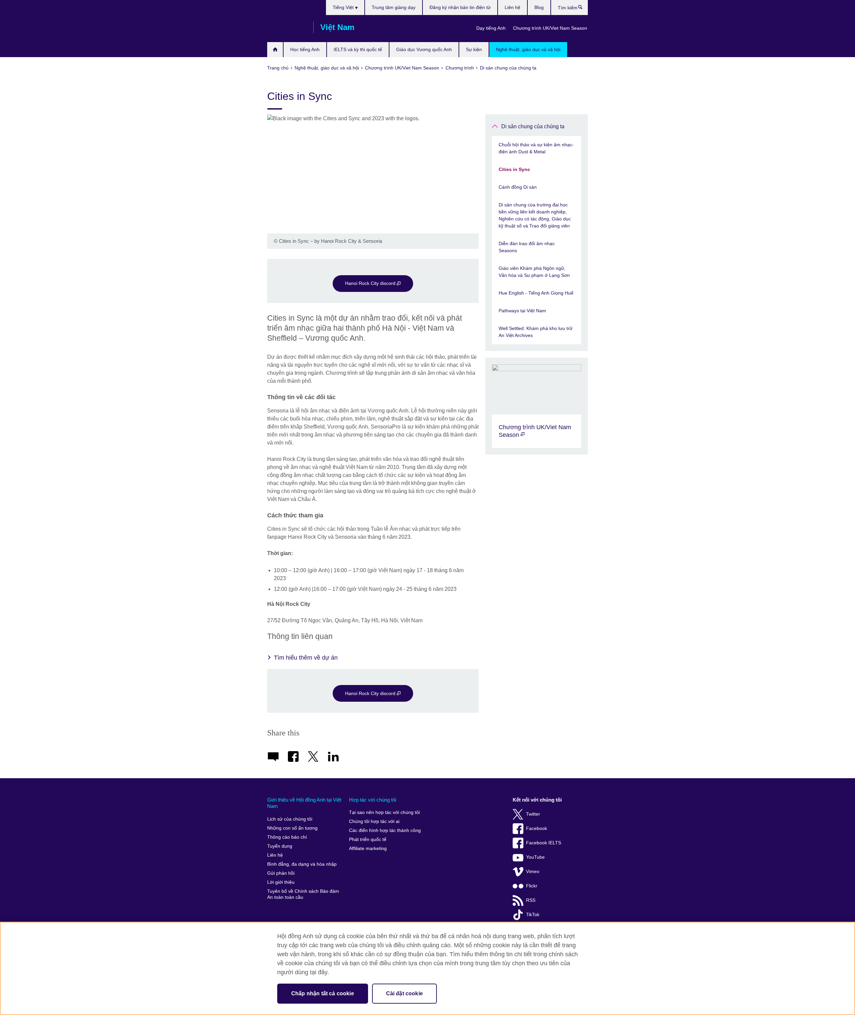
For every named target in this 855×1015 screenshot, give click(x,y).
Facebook (536, 828)
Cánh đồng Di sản (518, 187)
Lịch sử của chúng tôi (289, 819)
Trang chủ (275, 49)
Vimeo (532, 871)
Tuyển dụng (279, 846)
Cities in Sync (514, 169)
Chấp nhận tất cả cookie (322, 993)
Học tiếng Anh (305, 49)
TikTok (532, 914)
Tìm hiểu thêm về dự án (306, 657)
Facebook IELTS (543, 842)
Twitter (533, 814)
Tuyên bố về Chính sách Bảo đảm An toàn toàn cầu (303, 894)
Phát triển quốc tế (367, 839)
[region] (427, 968)
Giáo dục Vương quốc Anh (424, 49)
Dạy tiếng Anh (491, 28)
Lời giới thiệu (281, 882)
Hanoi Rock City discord (371, 283)
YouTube (535, 857)
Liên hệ (512, 7)
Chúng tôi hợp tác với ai (374, 821)
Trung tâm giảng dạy (393, 7)
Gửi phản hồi (281, 873)
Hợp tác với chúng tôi (372, 800)
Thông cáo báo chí (287, 837)
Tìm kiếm (583, 8)
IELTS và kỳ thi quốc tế (358, 49)
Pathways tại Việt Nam (522, 310)
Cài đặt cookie (404, 993)
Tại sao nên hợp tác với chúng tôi (384, 812)
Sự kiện (474, 49)
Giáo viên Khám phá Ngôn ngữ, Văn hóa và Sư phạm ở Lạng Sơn (534, 272)
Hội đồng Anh (287, 27)
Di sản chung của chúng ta (532, 126)
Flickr (531, 885)
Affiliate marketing (368, 848)
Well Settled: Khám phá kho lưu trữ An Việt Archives (535, 332)
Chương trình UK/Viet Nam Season (550, 28)
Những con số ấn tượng (292, 828)
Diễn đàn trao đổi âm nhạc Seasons (527, 247)
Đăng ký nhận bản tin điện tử (460, 7)
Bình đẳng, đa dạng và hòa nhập (302, 864)
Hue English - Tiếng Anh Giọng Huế (536, 293)
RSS (530, 900)
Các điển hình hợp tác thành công (385, 830)
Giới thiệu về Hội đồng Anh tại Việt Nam (304, 803)
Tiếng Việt (344, 7)
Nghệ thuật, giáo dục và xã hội (528, 49)
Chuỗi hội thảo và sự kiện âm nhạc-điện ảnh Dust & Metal (536, 148)
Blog (539, 7)
